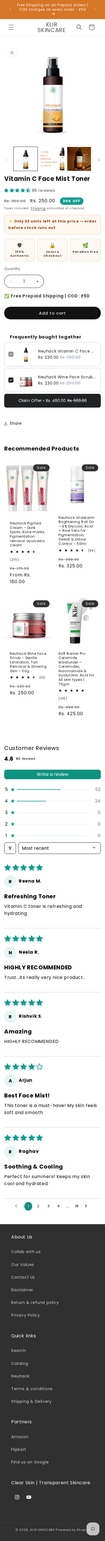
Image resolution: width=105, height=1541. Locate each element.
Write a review (52, 774)
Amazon (20, 1437)
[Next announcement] (94, 9)
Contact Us (23, 1277)
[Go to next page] (87, 1206)
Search (18, 1350)
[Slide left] (6, 160)
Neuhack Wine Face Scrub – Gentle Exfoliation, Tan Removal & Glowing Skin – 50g (67, 377)
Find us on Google (30, 1462)
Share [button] (16, 423)
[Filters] (10, 848)
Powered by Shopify (73, 1530)
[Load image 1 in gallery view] (26, 159)
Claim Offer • (52, 400)
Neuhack (20, 1376)
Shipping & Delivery (31, 1401)
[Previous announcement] (10, 9)
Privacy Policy (25, 1315)
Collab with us (26, 1251)
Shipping (38, 208)
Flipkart (18, 1449)
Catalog (19, 1363)
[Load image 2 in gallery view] (52, 159)
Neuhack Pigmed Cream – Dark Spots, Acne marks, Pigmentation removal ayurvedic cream (27, 534)
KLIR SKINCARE (42, 1530)
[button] (11, 27)
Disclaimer (22, 1290)
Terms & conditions (32, 1389)
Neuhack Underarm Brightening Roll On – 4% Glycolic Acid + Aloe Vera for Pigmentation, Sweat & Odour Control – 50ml (77, 530)
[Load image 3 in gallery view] (79, 159)
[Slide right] (99, 160)
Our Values (22, 1264)
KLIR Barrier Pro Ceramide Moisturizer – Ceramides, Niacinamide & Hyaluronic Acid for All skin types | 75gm (76, 668)
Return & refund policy (35, 1302)
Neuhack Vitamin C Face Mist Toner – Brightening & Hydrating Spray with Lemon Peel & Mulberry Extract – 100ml (67, 351)
